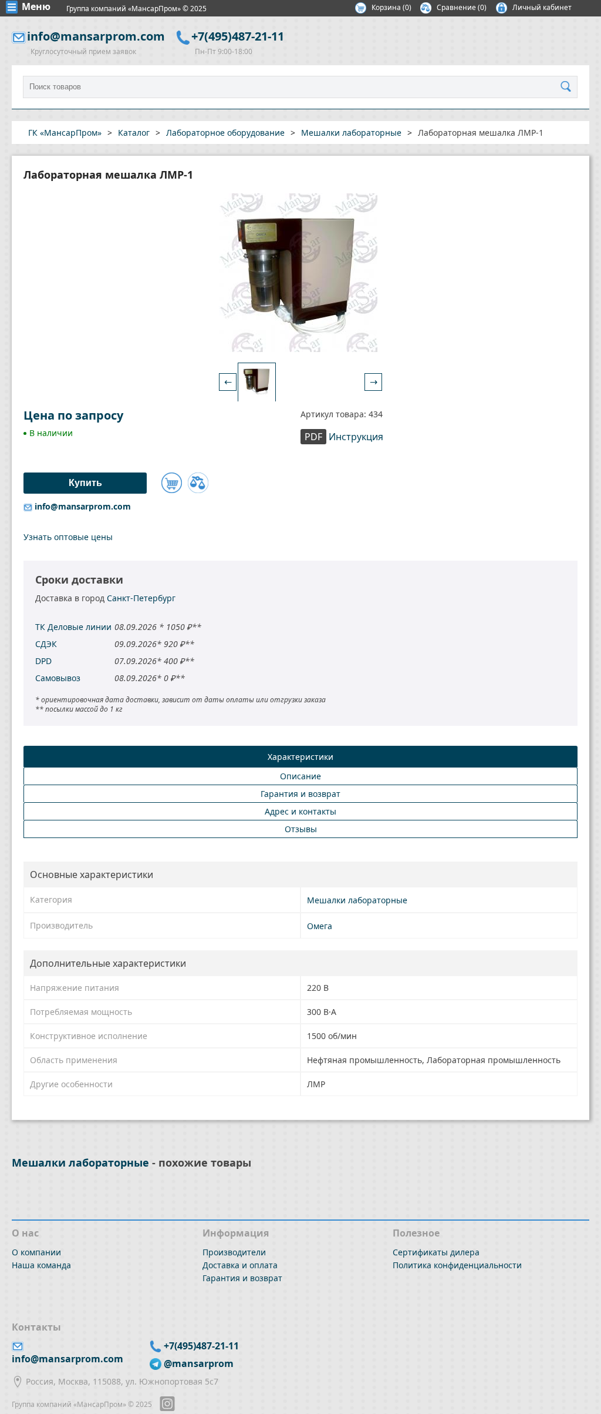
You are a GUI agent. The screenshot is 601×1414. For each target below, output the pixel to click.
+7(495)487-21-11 (237, 36)
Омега (319, 926)
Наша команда (41, 1265)
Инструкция (344, 436)
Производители (234, 1252)
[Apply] (569, 87)
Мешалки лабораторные (357, 900)
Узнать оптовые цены (68, 536)
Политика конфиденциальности (457, 1265)
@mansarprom (199, 1363)
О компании (36, 1252)
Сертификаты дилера (436, 1252)
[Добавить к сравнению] (198, 483)
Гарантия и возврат (242, 1278)
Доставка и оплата (240, 1265)
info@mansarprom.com (96, 36)
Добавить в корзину (171, 483)
